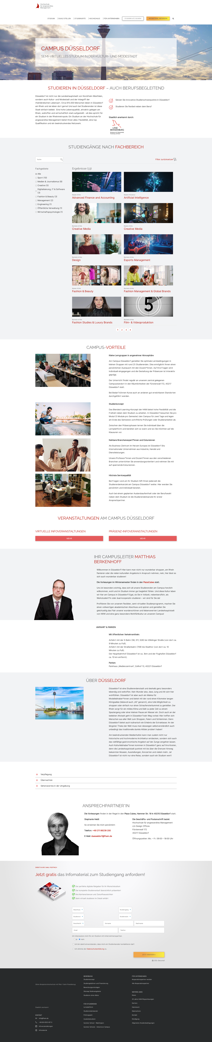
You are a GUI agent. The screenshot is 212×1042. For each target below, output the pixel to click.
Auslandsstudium (89, 1019)
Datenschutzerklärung (95, 949)
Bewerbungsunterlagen (92, 987)
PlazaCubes (148, 582)
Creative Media (81, 228)
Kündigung (135, 1019)
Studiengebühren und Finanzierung (96, 983)
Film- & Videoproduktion (138, 322)
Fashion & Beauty (82, 291)
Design (76, 260)
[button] (173, 18)
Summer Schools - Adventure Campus (97, 1027)
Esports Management (137, 260)
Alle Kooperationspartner (140, 983)
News (134, 995)
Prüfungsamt (88, 1015)
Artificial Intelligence (136, 197)
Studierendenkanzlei (91, 1011)
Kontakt (134, 1015)
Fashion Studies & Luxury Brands (92, 322)
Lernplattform (88, 1007)
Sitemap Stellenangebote (92, 991)
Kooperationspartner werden (142, 979)
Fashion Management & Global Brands (147, 291)
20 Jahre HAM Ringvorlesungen (143, 999)
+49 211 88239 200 (102, 830)
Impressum (135, 1007)
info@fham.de (43, 1017)
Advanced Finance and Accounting (93, 197)
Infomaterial (43, 1029)
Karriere (134, 1003)
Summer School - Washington (94, 1023)
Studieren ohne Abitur (91, 995)
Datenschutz (136, 1011)
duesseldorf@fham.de (101, 836)
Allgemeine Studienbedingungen (143, 1023)
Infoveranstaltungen (46, 1025)
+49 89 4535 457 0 (45, 1021)
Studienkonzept (89, 979)
